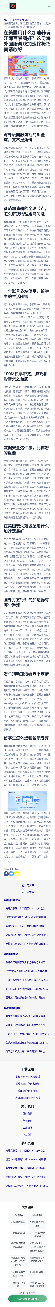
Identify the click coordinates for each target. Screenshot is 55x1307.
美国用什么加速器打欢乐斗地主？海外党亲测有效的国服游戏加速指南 (28, 1025)
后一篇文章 (28, 892)
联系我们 (27, 1134)
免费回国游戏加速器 (37, 1224)
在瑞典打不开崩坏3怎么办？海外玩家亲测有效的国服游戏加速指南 (28, 1034)
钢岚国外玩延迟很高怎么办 (18, 1245)
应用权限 (27, 1127)
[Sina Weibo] (16, 873)
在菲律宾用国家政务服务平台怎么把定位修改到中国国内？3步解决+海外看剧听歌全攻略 (28, 962)
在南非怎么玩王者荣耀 (27, 1295)
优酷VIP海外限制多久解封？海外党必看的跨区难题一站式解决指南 (28, 971)
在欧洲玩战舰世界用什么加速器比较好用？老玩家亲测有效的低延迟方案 (28, 1042)
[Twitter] (11, 873)
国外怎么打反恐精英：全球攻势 (37, 1284)
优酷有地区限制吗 (18, 1284)
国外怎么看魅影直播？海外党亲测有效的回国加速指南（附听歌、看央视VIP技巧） (28, 997)
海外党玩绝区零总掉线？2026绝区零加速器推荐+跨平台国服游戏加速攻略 (28, 1016)
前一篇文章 (28, 885)
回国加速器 (37, 1215)
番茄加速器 (18, 1215)
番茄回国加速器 (18, 1222)
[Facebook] (6, 873)
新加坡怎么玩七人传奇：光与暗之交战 (18, 1261)
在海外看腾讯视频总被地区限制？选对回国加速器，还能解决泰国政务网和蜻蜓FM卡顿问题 (28, 980)
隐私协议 (27, 1120)
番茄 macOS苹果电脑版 (27, 1083)
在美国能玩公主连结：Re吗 (18, 1274)
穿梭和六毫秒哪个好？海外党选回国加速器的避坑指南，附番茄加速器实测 (28, 943)
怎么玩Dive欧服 (37, 1272)
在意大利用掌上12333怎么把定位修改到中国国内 (37, 1247)
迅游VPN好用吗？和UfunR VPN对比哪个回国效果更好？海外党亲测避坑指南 (28, 917)
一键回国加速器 (18, 1233)
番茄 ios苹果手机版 (27, 1090)
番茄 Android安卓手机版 (27, 1098)
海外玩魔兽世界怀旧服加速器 (37, 1259)
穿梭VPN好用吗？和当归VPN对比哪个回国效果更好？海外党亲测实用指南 (28, 935)
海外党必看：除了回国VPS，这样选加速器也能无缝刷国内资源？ (28, 908)
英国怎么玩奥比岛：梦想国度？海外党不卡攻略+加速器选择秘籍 (28, 1051)
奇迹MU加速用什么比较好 (37, 1235)
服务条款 (27, 1113)
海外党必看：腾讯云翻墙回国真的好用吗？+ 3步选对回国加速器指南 (28, 926)
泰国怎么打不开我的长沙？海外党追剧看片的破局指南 (28, 989)
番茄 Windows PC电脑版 (27, 1076)
